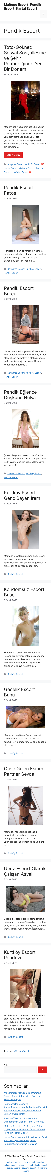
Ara (6, 1064)
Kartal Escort (11, 168)
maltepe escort (14, 1162)
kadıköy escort (13, 1168)
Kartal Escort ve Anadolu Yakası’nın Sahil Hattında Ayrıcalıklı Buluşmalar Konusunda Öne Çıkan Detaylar (25, 1140)
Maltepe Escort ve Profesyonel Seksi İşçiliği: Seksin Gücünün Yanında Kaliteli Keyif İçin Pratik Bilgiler (24, 1129)
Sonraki (24, 1051)
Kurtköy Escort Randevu (20, 954)
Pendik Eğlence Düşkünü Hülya (20, 394)
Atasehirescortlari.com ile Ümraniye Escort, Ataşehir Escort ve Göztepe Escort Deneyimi (22, 1096)
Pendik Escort (11, 273)
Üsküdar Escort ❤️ (22, 172)
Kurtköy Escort (33, 269)
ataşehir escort (26, 1165)
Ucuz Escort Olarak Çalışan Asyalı (25, 871)
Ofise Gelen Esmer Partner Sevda (23, 771)
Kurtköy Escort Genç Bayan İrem (22, 495)
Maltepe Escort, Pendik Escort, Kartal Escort (22, 6)
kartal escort (29, 1162)
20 (15, 1051)
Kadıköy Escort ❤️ (34, 164)
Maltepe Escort (27, 168)
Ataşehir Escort (15, 164)
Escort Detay (13, 155)
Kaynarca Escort (16, 269)
